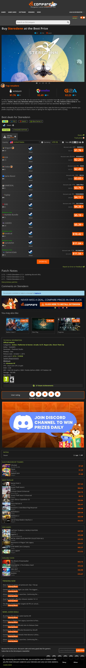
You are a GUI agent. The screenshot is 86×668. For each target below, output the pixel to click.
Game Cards (12, 12)
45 (4, 188)
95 (4, 169)
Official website (9, 342)
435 (5, 150)
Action (14, 345)
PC (6, 121)
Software (22, 12)
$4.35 (78, 206)
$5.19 (78, 215)
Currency (47, 142)
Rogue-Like (48, 345)
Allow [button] (76, 662)
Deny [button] (64, 662)
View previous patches (9, 282)
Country (5, 142)
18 (4, 255)
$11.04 (77, 243)
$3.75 (78, 188)
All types (6, 130)
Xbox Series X (37, 121)
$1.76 (78, 150)
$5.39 (78, 224)
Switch (24, 121)
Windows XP (10, 363)
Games (3, 12)
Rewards (31, 12)
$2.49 (78, 169)
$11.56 (77, 253)
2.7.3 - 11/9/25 (18, 356)
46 (4, 207)
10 (4, 217)
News (39, 12)
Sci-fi (41, 345)
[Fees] (75, 142)
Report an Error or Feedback (73, 267)
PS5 (14, 121)
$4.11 (78, 197)
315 (5, 160)
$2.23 (78, 159)
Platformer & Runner (25, 345)
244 (5, 225)
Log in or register (75, 12)
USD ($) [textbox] (55, 142)
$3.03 (78, 178)
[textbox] (17, 142)
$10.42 (77, 234)
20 (4, 236)
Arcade (36, 345)
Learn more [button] (7, 665)
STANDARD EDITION (20, 130)
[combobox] (24, 142)
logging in (38, 293)
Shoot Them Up (58, 345)
